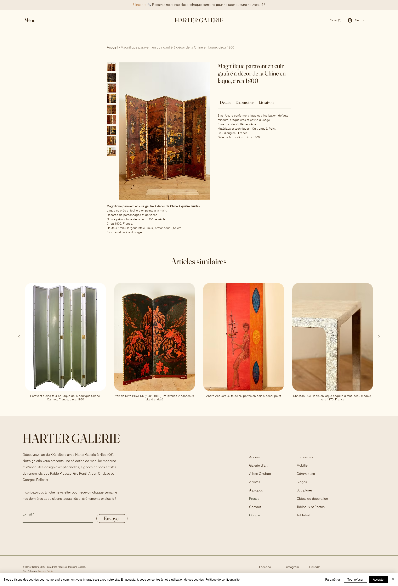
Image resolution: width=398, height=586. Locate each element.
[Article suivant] (378, 336)
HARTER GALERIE (199, 20)
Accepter (379, 579)
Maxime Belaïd (45, 571)
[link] (336, 20)
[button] (33, 20)
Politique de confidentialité (222, 579)
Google (254, 515)
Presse (254, 498)
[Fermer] (393, 579)
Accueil (112, 47)
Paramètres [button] (333, 579)
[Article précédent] (19, 336)
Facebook (265, 567)
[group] (199, 342)
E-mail (27, 514)
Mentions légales (76, 566)
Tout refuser (355, 579)
